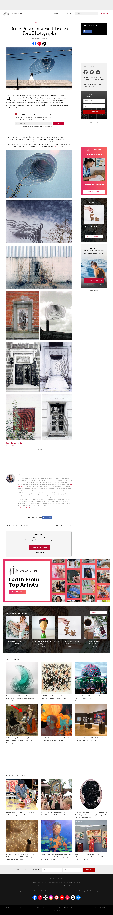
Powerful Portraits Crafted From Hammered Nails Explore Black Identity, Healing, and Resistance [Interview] (91, 815)
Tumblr (99, 79)
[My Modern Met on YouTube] (62, 897)
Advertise (66, 908)
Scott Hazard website (14, 443)
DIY (42, 891)
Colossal (12, 445)
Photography (27, 891)
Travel (89, 891)
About (34, 908)
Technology (82, 891)
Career (47, 891)
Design (20, 891)
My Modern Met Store (16, 613)
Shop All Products (94, 237)
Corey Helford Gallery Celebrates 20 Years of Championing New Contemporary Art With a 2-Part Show (56, 856)
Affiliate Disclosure (75, 908)
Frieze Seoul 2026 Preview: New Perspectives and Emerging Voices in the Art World (21, 698)
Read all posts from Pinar (25, 508)
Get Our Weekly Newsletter (62, 525)
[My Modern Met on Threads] (73, 897)
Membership (104, 14)
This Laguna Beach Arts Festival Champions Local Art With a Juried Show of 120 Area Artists (90, 856)
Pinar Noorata (35, 38)
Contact (61, 908)
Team (47, 908)
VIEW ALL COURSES (94, 191)
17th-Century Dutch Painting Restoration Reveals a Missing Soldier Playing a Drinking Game (21, 740)
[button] (68, 14)
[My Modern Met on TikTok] (67, 897)
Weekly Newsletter (96, 77)
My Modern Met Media (93, 85)
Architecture (35, 891)
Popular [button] (57, 14)
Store (101, 891)
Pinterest (94, 79)
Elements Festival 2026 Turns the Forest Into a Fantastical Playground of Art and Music (89, 698)
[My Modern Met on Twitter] (45, 897)
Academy (95, 891)
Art (42, 23)
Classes (60, 891)
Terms (59, 910)
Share (48, 517)
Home (37, 23)
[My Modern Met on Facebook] (34, 897)
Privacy (54, 910)
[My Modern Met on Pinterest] (40, 897)
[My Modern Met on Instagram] (51, 897)
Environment (67, 891)
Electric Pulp (103, 908)
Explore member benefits (40, 552)
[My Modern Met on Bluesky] (78, 897)
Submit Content (54, 908)
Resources (53, 891)
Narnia (57, 147)
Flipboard (86, 81)
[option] (58, 590)
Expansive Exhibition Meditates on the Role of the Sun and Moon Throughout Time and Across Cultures (20, 856)
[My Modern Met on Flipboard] (56, 897)
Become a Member (39, 548)
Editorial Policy (41, 908)
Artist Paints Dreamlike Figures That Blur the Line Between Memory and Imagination (56, 740)
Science (75, 891)
